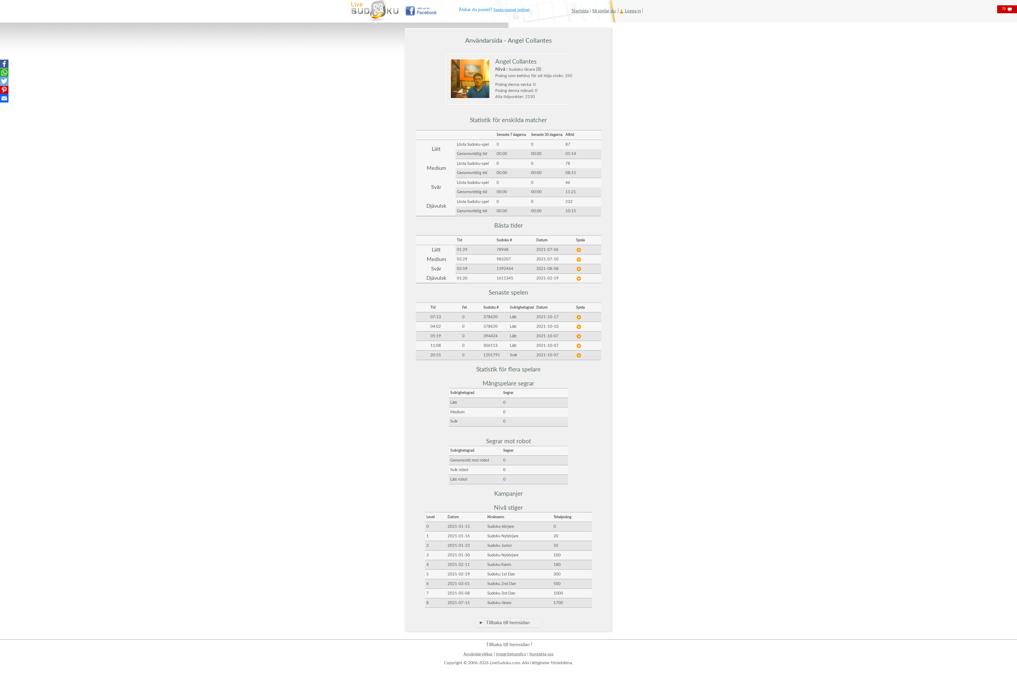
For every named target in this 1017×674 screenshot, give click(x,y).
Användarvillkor (478, 654)
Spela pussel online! (511, 10)
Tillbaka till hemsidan (508, 644)
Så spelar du (604, 11)
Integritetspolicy (511, 654)
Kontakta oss (541, 654)
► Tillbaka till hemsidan (504, 622)
